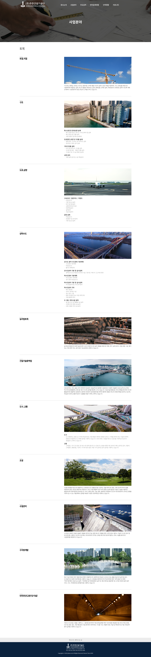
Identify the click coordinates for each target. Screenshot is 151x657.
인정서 (94, 11)
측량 (73, 12)
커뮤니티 (116, 5)
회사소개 (64, 5)
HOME (71, 38)
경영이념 (64, 11)
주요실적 (83, 5)
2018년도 (83, 11)
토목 (73, 11)
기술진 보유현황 (105, 9)
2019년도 (83, 9)
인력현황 (106, 5)
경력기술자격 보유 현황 (106, 11)
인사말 (63, 9)
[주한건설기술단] (32, 4)
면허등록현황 (94, 5)
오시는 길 (64, 17)
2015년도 (83, 16)
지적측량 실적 (83, 17)
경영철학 (64, 12)
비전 (64, 16)
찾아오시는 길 (78, 640)
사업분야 (73, 5)
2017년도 (83, 12)
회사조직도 (63, 14)
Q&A (116, 11)
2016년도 (83, 14)
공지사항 (116, 9)
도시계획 (73, 9)
